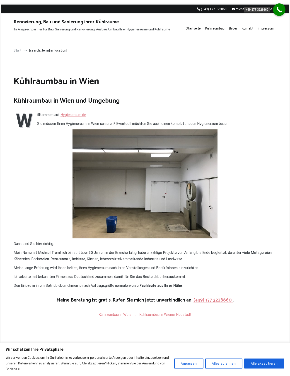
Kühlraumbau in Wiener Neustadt (165, 314)
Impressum (266, 28)
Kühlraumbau (215, 28)
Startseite (193, 28)
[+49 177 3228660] (279, 9)
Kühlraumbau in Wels (115, 314)
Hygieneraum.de (73, 115)
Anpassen (189, 363)
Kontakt (247, 28)
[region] (145, 359)
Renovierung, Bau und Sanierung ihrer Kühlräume (66, 22)
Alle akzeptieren (264, 363)
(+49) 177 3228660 (213, 300)
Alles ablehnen (224, 363)
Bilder (233, 28)
